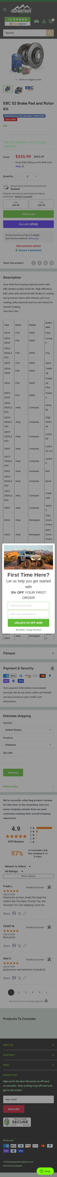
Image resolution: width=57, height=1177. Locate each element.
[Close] (51, 547)
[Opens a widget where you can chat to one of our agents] (45, 1171)
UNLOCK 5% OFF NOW (28, 622)
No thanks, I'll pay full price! (28, 630)
